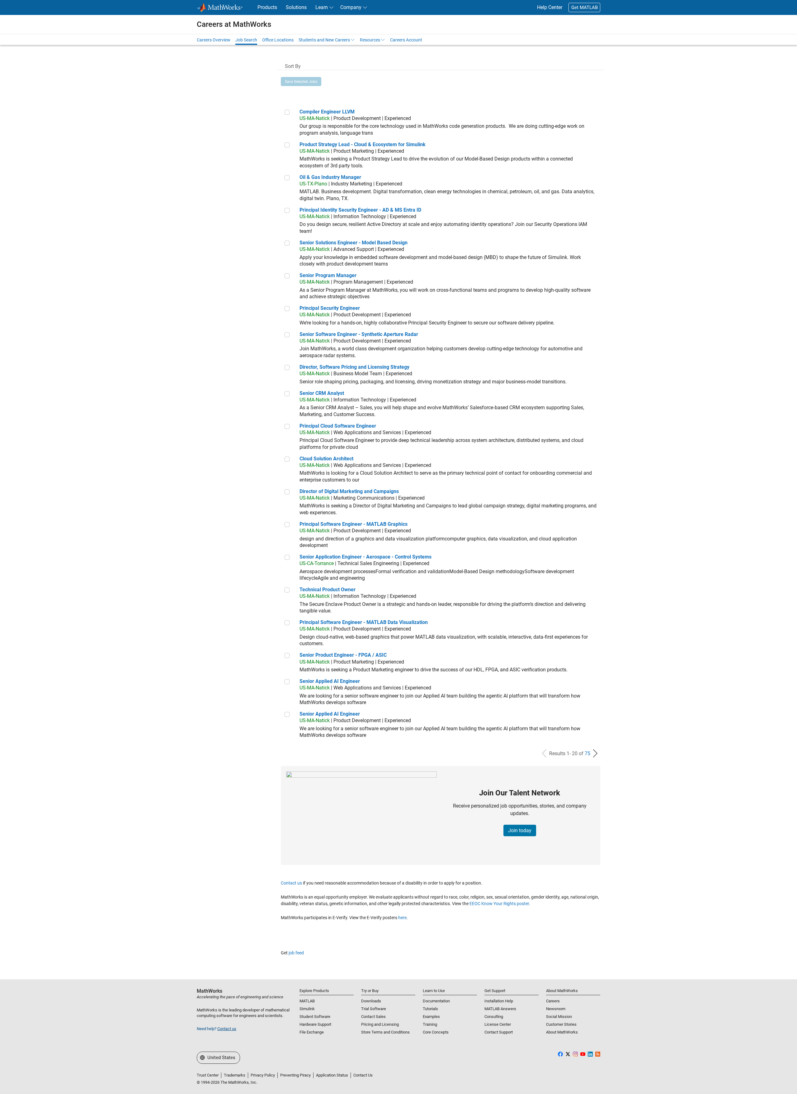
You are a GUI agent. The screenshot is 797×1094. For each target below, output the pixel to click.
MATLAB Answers (500, 1008)
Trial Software (373, 1008)
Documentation (436, 1001)
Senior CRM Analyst (321, 393)
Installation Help (498, 1001)
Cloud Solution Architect (326, 459)
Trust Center (208, 1075)
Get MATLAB (584, 7)
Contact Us (363, 1075)
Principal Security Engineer (329, 308)
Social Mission (559, 1016)
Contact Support (498, 1032)
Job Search (246, 39)
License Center (497, 1024)
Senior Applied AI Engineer (329, 681)
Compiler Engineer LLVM (327, 112)
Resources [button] (370, 39)
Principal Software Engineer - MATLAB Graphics (353, 524)
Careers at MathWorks (234, 24)
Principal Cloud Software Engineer (337, 426)
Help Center (549, 7)
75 (587, 753)
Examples (431, 1016)
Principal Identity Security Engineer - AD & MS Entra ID (360, 210)
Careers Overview (213, 39)
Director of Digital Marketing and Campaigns (349, 491)
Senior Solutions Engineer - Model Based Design (353, 243)
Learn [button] (321, 7)
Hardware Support (315, 1024)
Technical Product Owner (327, 590)
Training (430, 1024)
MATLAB (307, 1001)
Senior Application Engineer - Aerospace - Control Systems (365, 557)
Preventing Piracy (295, 1075)
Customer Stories (561, 1024)
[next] (595, 753)
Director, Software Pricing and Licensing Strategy (354, 367)
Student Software (314, 1016)
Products (267, 7)
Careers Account (406, 39)
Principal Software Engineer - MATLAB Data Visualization (363, 622)
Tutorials (430, 1008)
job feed (296, 952)
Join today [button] (519, 830)
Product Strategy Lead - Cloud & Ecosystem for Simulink (362, 144)
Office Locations (278, 39)
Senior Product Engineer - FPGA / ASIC (343, 655)
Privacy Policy (263, 1075)
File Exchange (311, 1032)
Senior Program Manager (327, 275)
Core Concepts (436, 1032)
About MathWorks (562, 1032)
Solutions (296, 7)
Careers (553, 1001)
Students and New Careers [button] (324, 39)
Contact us (291, 882)
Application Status (332, 1075)
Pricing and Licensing (380, 1024)
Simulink (307, 1008)
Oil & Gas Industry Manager (330, 177)
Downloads (371, 1001)
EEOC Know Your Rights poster (499, 903)
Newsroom (555, 1008)
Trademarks (234, 1075)
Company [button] (350, 7)
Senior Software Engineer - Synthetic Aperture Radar (358, 334)
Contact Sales (373, 1016)
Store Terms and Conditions (385, 1032)
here (402, 917)
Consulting (493, 1016)
